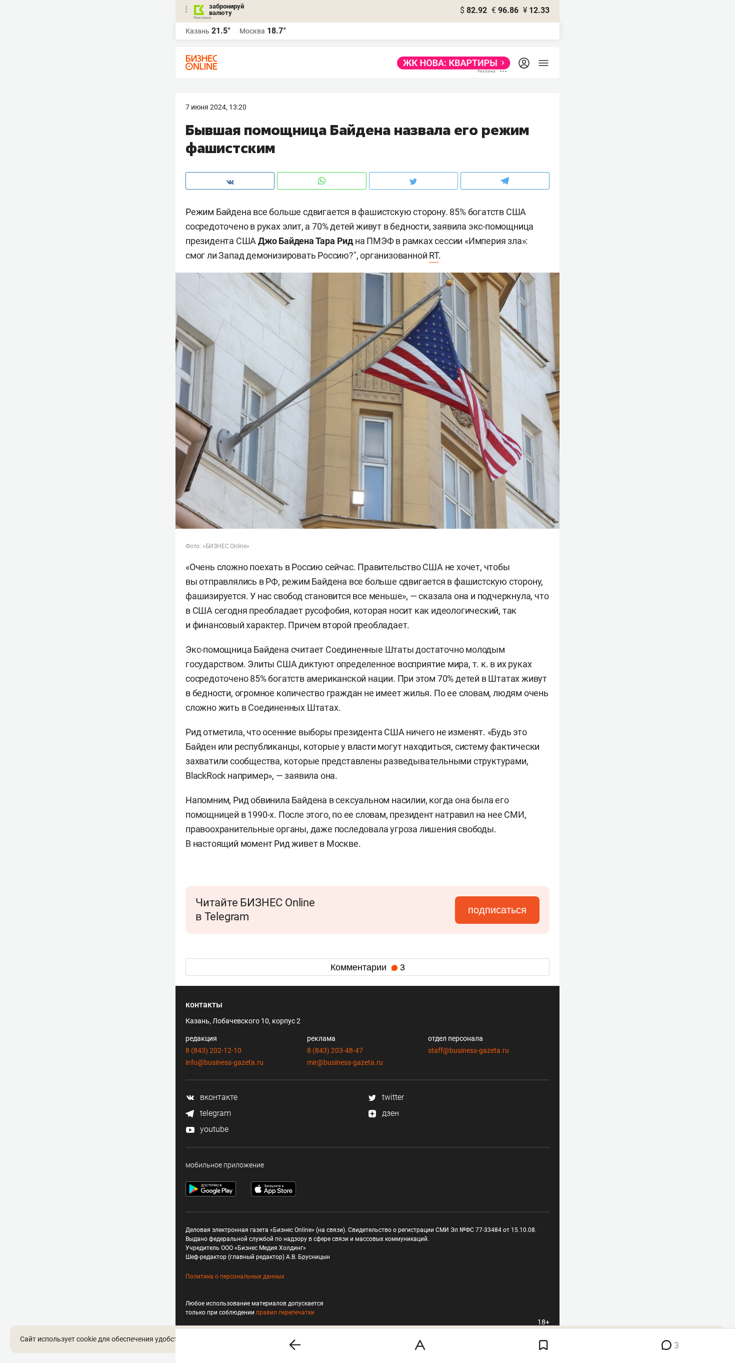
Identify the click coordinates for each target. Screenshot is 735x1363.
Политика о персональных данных (235, 1276)
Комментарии (367, 967)
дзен (389, 1113)
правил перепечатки (285, 1312)
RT (433, 255)
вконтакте (218, 1097)
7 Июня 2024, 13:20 (216, 107)
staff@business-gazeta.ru (468, 1050)
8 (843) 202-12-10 (214, 1050)
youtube (213, 1129)
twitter (392, 1097)
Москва (252, 31)
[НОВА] (450, 63)
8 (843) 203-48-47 (335, 1050)
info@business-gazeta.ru (225, 1062)
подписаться (497, 909)
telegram (214, 1113)
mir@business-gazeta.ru (345, 1062)
